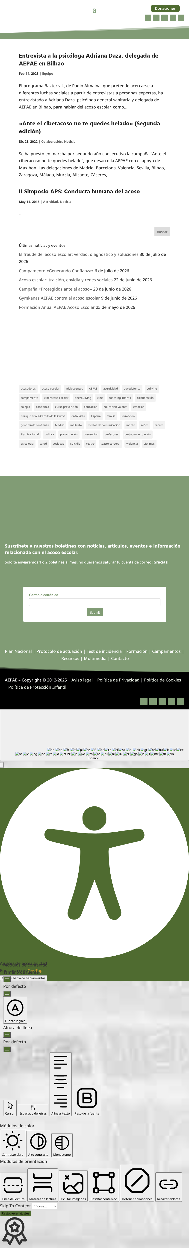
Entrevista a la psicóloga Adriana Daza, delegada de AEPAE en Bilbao (88, 60)
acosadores (28, 388)
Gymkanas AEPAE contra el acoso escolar (59, 298)
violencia (132, 444)
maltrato (76, 425)
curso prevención (66, 407)
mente (130, 425)
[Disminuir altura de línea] (7, 1049)
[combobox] (94, 735)
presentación (69, 434)
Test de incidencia (104, 651)
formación (128, 416)
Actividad (50, 201)
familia (111, 416)
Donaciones (165, 8)
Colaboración (51, 141)
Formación (137, 651)
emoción (139, 407)
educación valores (115, 407)
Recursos (70, 658)
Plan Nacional (30, 434)
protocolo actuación (137, 434)
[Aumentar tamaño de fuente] (7, 979)
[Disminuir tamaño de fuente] (7, 994)
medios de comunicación (104, 425)
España (96, 416)
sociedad (58, 444)
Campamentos (166, 651)
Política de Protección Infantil (37, 687)
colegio (25, 407)
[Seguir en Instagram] (164, 18)
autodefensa (132, 388)
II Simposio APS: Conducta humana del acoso (79, 192)
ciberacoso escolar (56, 398)
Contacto (120, 658)
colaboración (145, 398)
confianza (42, 407)
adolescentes (74, 388)
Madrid (59, 425)
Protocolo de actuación (59, 651)
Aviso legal (82, 680)
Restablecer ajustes (15, 1213)
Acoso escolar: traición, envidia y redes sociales (66, 279)
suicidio (75, 444)
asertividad (110, 388)
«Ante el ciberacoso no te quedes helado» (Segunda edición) (89, 127)
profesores (111, 434)
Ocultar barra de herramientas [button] (23, 978)
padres (158, 425)
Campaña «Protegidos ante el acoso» (55, 289)
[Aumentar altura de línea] (7, 1035)
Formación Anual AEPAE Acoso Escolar (57, 307)
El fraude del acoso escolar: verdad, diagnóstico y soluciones (79, 254)
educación (90, 407)
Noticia (69, 141)
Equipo (47, 73)
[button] (2, 765)
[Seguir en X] (156, 18)
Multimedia (95, 658)
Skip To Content (16, 1205)
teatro (90, 444)
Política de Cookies (162, 680)
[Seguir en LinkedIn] (173, 18)
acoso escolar (50, 388)
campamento (29, 398)
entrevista (78, 416)
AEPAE (93, 388)
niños (144, 425)
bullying (152, 388)
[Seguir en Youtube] (181, 18)
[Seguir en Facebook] (148, 18)
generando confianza (35, 425)
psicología (27, 444)
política (49, 434)
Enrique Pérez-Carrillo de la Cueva (43, 416)
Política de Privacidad (118, 680)
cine (100, 398)
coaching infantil (120, 398)
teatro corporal (110, 444)
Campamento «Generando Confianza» (56, 270)
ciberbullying (82, 398)
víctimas (149, 444)
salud (43, 444)
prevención (91, 434)
